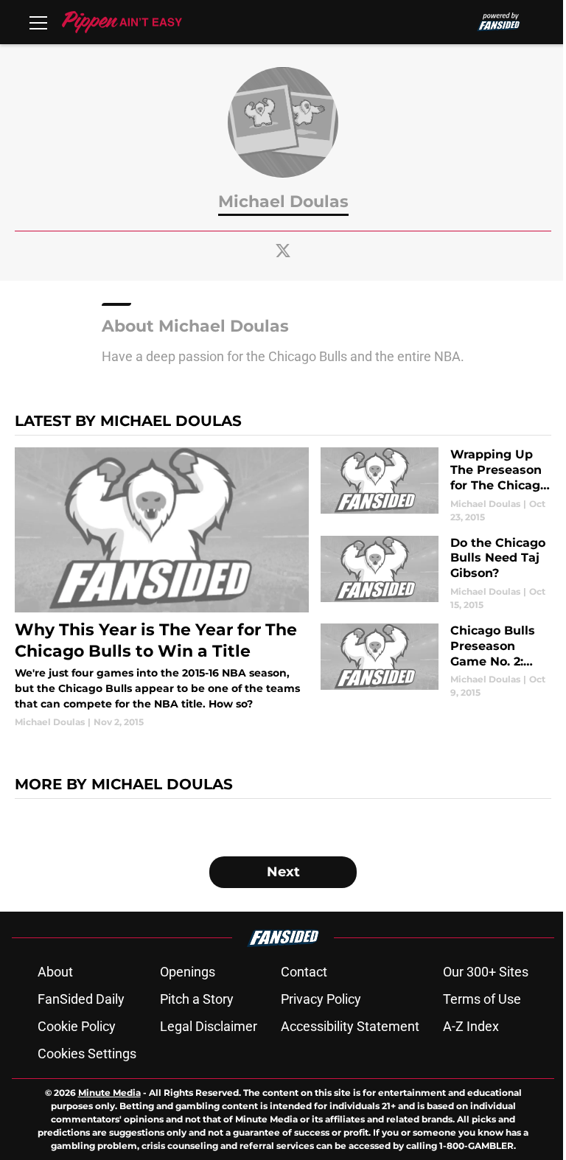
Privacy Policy (321, 999)
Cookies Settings (87, 1053)
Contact (304, 971)
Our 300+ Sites (485, 971)
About (55, 971)
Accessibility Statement (350, 1026)
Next (283, 872)
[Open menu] (38, 22)
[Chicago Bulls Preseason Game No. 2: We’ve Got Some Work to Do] (436, 661)
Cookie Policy (77, 1026)
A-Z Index (471, 1026)
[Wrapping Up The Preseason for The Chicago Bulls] (436, 485)
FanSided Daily (81, 999)
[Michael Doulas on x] (283, 250)
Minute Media (109, 1092)
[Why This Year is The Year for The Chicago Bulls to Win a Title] (162, 587)
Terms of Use (482, 999)
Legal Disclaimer (208, 1026)
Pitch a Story (197, 999)
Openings (187, 971)
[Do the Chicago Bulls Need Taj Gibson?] (436, 574)
